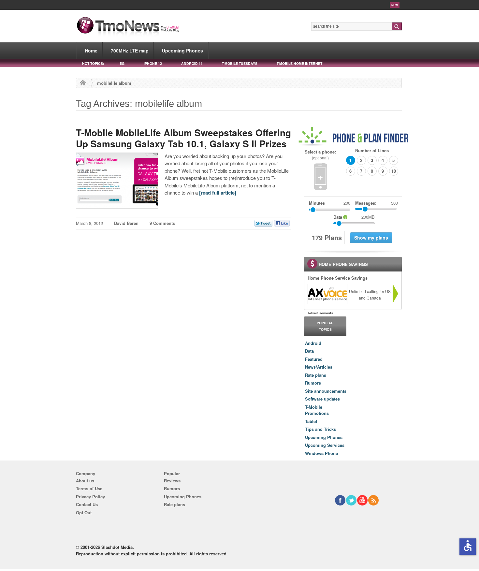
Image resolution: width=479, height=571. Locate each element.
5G (122, 63)
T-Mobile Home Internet (299, 63)
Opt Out (84, 512)
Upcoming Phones (182, 50)
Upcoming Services (324, 445)
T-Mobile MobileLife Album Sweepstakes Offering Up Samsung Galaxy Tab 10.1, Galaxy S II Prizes (183, 138)
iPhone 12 (153, 63)
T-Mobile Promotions (317, 410)
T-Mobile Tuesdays (239, 63)
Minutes (317, 203)
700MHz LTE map (130, 50)
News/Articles (318, 367)
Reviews (172, 480)
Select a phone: (320, 155)
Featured (314, 359)
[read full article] (217, 192)
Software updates (322, 399)
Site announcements (325, 391)
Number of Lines (372, 150)
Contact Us (87, 504)
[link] (327, 294)
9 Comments (162, 223)
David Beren (126, 223)
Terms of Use (89, 488)
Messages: (376, 203)
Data (309, 351)
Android (313, 343)
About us (85, 480)
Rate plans (315, 375)
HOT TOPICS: (93, 63)
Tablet (311, 421)
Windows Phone (321, 453)
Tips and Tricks (320, 429)
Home (91, 50)
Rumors (313, 383)
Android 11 (192, 63)
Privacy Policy (90, 496)
